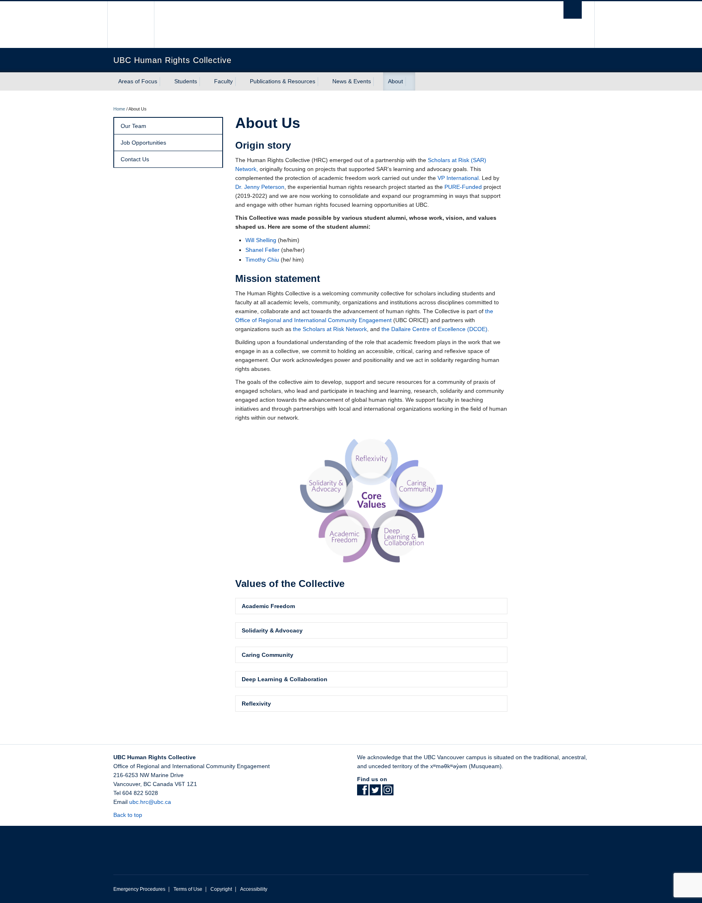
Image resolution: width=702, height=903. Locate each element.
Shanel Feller (262, 250)
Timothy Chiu (262, 259)
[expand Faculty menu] (240, 81)
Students (185, 81)
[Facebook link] (362, 792)
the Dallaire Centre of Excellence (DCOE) (434, 329)
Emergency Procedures (139, 889)
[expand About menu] (410, 81)
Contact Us (135, 159)
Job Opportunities (143, 142)
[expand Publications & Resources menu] (322, 81)
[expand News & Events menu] (378, 81)
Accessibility (253, 889)
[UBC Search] (572, 10)
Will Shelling (260, 240)
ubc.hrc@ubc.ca (150, 802)
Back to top (128, 815)
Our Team (133, 126)
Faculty (223, 81)
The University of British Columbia (130, 24)
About (395, 81)
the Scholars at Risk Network (330, 329)
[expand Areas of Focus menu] (164, 81)
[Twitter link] (375, 792)
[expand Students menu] (204, 81)
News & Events (351, 81)
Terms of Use (187, 889)
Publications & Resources (282, 81)
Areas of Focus (137, 81)
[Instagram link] (387, 792)
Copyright (221, 889)
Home (119, 108)
